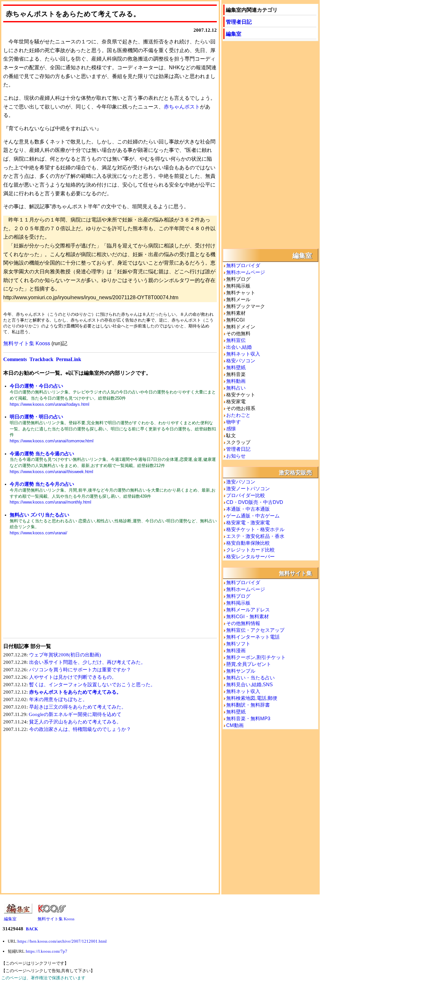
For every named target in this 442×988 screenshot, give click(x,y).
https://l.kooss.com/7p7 (46, 951)
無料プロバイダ (243, 265)
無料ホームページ (245, 272)
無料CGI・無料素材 (247, 616)
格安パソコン (240, 360)
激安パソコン (240, 481)
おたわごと (238, 415)
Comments (15, 359)
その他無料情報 (243, 623)
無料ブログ (238, 596)
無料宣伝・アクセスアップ (255, 630)
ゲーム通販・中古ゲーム (253, 515)
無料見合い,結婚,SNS (249, 684)
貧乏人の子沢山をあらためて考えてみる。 (75, 721)
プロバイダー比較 (245, 495)
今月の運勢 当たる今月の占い (42, 484)
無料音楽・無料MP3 (248, 718)
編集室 (233, 33)
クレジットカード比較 (250, 549)
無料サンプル (240, 671)
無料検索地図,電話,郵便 (251, 698)
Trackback (41, 359)
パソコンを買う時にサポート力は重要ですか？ (80, 669)
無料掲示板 (238, 603)
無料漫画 (236, 650)
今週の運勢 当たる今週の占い (42, 453)
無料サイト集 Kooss (26, 343)
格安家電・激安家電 (248, 522)
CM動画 (235, 725)
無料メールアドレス (248, 609)
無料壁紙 (236, 367)
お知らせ (236, 456)
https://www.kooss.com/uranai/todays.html (49, 404)
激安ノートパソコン (248, 488)
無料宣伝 (236, 340)
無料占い (236, 388)
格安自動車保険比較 (248, 543)
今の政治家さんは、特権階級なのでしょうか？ (80, 729)
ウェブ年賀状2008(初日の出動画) (65, 654)
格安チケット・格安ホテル (255, 529)
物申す (233, 422)
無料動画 (236, 381)
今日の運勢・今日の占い (36, 385)
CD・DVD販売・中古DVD (254, 502)
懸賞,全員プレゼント (248, 664)
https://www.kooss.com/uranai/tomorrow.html (52, 440)
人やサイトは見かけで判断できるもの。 (72, 677)
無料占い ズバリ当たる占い (39, 514)
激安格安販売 (295, 472)
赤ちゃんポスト (182, 106)
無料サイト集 (295, 573)
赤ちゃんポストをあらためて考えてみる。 (75, 692)
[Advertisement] (56, 591)
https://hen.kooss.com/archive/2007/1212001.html (62, 941)
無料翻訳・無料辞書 (248, 705)
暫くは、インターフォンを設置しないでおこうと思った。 (92, 684)
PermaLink (68, 359)
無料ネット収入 (243, 354)
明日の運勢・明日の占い (36, 416)
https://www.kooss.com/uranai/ (38, 532)
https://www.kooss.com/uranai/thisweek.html (51, 471)
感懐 (231, 428)
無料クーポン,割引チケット (256, 657)
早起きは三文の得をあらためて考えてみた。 (77, 707)
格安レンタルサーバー (250, 556)
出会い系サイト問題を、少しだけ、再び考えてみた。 (87, 662)
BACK (32, 928)
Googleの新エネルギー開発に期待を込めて (75, 714)
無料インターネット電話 (253, 637)
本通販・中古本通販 (248, 509)
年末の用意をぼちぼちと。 (58, 699)
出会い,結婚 (239, 347)
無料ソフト (238, 643)
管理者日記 (239, 21)
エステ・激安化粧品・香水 (255, 536)
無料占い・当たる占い (250, 677)
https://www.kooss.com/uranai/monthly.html (50, 502)
